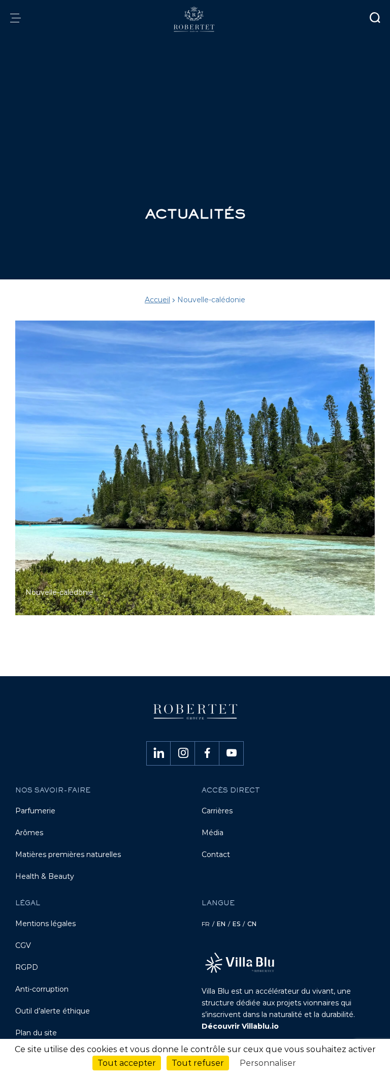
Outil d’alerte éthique (52, 1011)
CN (251, 924)
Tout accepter (127, 1063)
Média (212, 832)
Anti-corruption (42, 989)
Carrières (217, 810)
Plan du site (36, 1032)
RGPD (26, 967)
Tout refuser (198, 1063)
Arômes (29, 832)
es (236, 924)
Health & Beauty (44, 876)
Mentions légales (45, 923)
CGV (23, 945)
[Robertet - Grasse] (195, 19)
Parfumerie (35, 810)
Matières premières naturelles (68, 854)
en (221, 924)
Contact (216, 854)
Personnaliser (268, 1063)
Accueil (157, 299)
